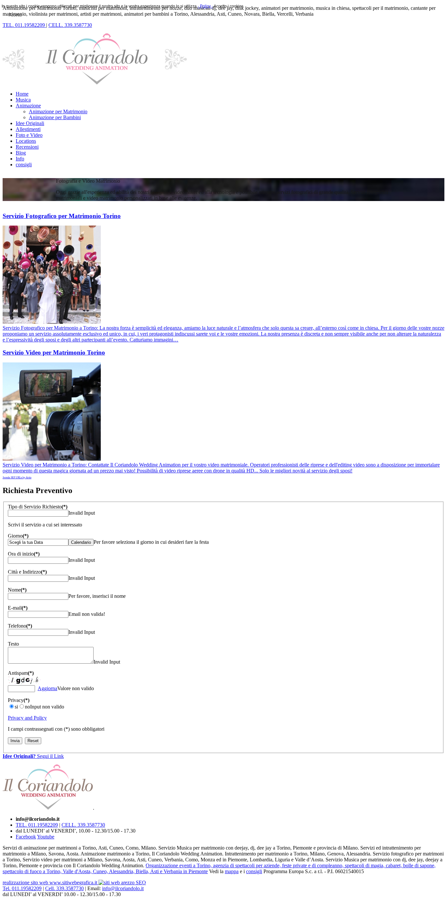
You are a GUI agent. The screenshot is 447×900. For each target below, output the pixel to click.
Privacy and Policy (27, 718)
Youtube (45, 836)
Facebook (26, 836)
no (27, 706)
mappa (232, 871)
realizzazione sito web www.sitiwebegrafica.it (50, 882)
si (16, 706)
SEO (141, 882)
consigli (254, 871)
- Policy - (205, 6)
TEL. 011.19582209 (37, 825)
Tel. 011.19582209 (22, 888)
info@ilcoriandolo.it (123, 888)
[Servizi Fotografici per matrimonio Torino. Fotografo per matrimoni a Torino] (52, 322)
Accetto (15, 15)
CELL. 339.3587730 (83, 825)
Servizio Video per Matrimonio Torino (54, 352)
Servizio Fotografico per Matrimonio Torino (62, 215)
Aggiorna (47, 688)
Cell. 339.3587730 (64, 888)
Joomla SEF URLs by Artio (17, 477)
